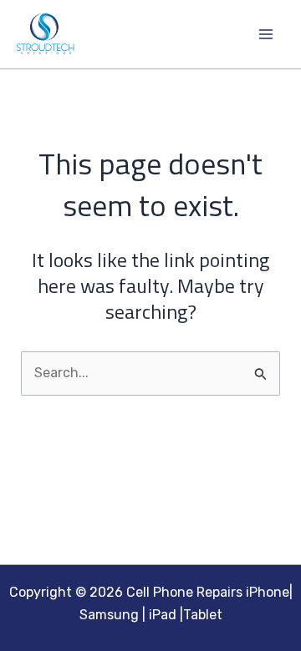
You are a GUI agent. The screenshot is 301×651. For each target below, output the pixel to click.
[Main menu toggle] (265, 34)
